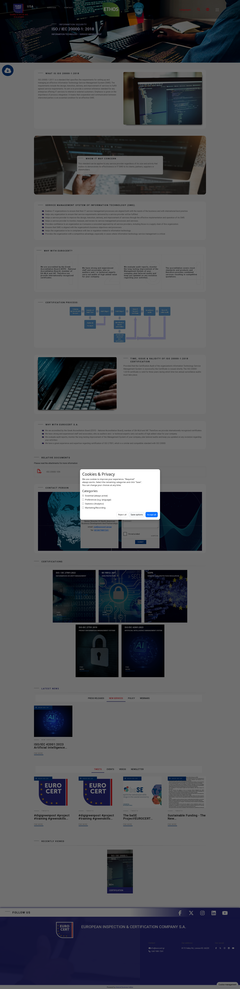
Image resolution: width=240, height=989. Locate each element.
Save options (137, 514)
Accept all (151, 514)
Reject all (122, 514)
